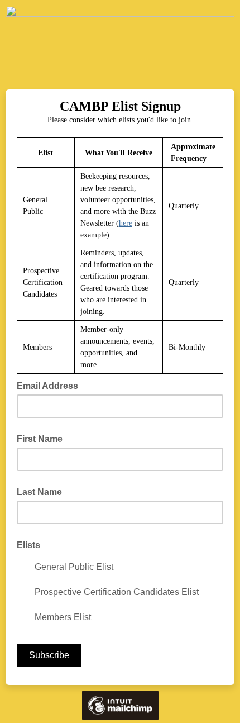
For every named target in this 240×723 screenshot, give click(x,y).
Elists (28, 545)
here (125, 223)
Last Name (39, 492)
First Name (40, 439)
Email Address (51, 385)
